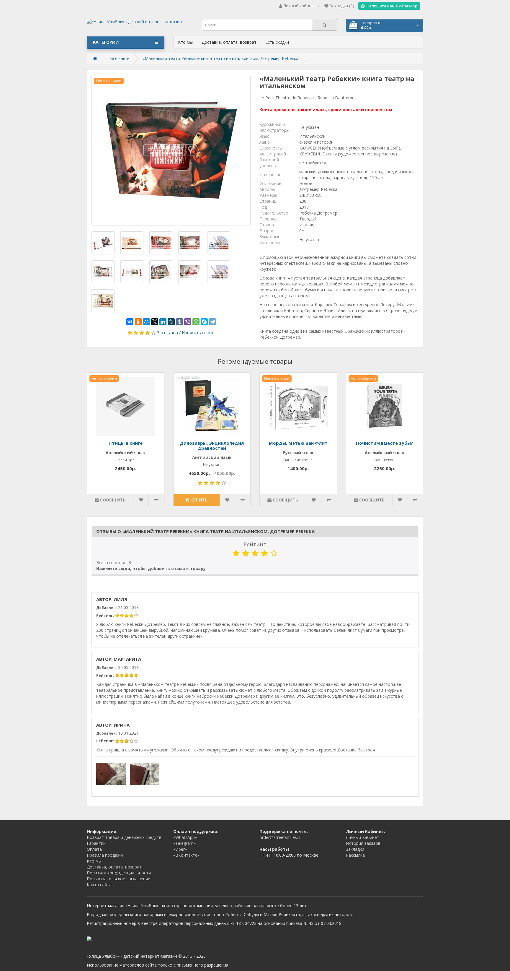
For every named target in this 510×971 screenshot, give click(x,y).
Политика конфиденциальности (119, 873)
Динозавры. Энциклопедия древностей (212, 445)
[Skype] (204, 321)
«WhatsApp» (185, 837)
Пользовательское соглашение (118, 878)
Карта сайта (99, 884)
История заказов (363, 843)
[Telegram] (212, 321)
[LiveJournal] (171, 321)
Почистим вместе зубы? (384, 443)
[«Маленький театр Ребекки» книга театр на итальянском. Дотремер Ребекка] (171, 150)
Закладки (355, 849)
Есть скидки (277, 42)
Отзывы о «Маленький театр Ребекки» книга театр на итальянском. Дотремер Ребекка (205, 531)
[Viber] (187, 321)
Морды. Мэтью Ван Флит (298, 443)
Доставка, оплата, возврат (229, 42)
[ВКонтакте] (129, 321)
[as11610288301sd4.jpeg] (144, 774)
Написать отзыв (198, 332)
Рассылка (355, 855)
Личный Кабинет (362, 837)
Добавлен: (106, 607)
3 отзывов (167, 332)
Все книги (120, 58)
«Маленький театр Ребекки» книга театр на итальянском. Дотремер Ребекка (220, 58)
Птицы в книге (126, 443)
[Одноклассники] (138, 321)
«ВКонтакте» (186, 855)
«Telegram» (184, 843)
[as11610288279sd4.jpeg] (111, 774)
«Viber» (180, 849)
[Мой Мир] (146, 321)
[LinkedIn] (162, 321)
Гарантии (96, 843)
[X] (154, 321)
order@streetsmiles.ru (280, 837)
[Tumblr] (179, 321)
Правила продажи (105, 855)
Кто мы (185, 42)
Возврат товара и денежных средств (124, 837)
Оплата (94, 849)
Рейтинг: (255, 544)
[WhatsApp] (196, 321)
